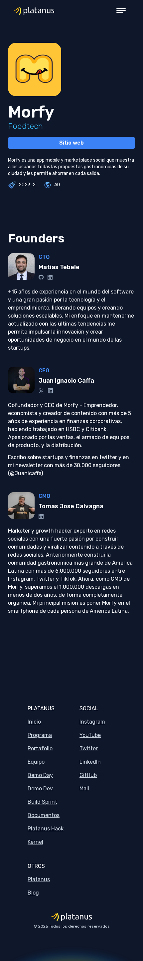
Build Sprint (42, 802)
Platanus (39, 879)
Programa (40, 735)
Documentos (44, 815)
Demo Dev (40, 788)
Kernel (35, 842)
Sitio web (71, 143)
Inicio (34, 722)
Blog (33, 893)
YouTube (90, 735)
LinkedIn (90, 762)
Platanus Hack (46, 828)
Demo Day (40, 775)
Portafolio (40, 748)
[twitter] (41, 390)
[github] (41, 277)
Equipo (36, 762)
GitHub (88, 775)
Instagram (92, 722)
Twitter (88, 748)
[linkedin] (50, 277)
